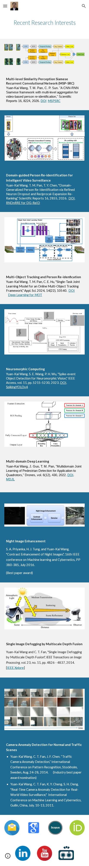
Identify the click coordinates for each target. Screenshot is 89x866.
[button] (5, 6)
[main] (44, 22)
